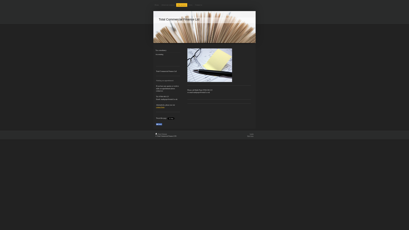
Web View (250, 136)
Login (251, 134)
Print (159, 134)
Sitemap (164, 134)
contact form (160, 107)
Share (160, 124)
